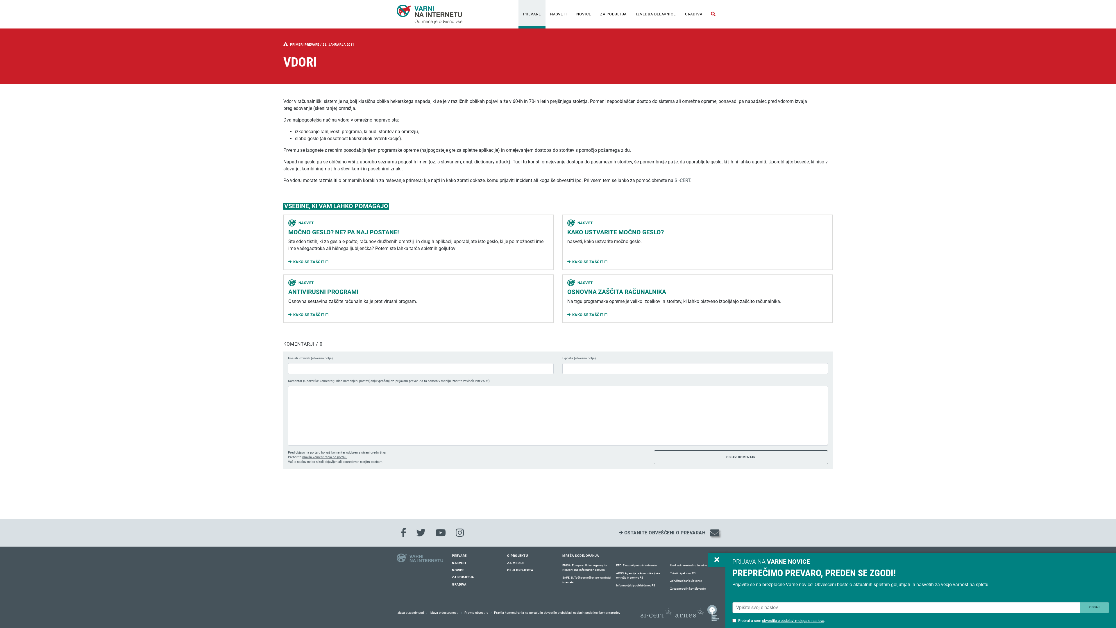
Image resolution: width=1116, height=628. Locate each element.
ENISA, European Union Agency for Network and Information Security (584, 567)
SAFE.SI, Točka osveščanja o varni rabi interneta (586, 580)
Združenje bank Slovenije (686, 581)
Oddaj (1094, 607)
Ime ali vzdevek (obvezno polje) (310, 358)
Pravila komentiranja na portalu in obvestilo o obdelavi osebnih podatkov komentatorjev (557, 613)
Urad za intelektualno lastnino (688, 565)
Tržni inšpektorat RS (682, 573)
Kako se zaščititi (311, 262)
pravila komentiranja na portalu (324, 457)
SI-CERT (682, 180)
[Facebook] (403, 533)
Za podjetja (613, 14)
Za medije (516, 563)
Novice (583, 14)
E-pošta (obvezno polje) (579, 358)
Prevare (532, 14)
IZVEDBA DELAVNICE (655, 14)
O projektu (517, 556)
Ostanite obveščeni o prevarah (664, 533)
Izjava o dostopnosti (444, 613)
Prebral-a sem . (781, 620)
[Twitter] (420, 533)
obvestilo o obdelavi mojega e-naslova (793, 620)
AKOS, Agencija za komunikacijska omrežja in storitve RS (638, 575)
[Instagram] (460, 533)
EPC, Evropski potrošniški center (636, 565)
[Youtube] (441, 533)
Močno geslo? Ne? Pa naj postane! (343, 232)
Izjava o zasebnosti (410, 613)
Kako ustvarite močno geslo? (615, 232)
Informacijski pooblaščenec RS (635, 585)
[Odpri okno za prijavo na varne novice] (716, 560)
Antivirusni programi (323, 291)
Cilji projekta (520, 570)
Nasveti (558, 14)
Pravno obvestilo (476, 613)
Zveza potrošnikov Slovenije (688, 588)
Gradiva (693, 14)
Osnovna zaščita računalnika (616, 291)
